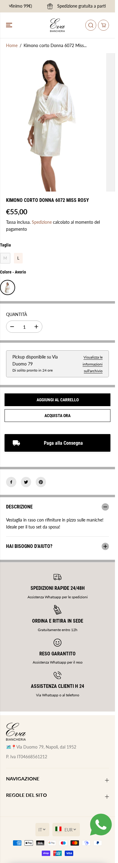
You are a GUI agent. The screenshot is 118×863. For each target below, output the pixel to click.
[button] (9, 25)
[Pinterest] (41, 482)
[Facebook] (11, 482)
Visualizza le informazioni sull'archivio (93, 364)
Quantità (16, 314)
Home (12, 45)
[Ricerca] (90, 25)
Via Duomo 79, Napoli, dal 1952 (46, 746)
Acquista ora (57, 415)
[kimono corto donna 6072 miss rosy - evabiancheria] (51, 122)
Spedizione (42, 222)
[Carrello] (103, 25)
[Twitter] (26, 482)
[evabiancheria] (57, 25)
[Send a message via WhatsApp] (101, 825)
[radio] (5, 258)
